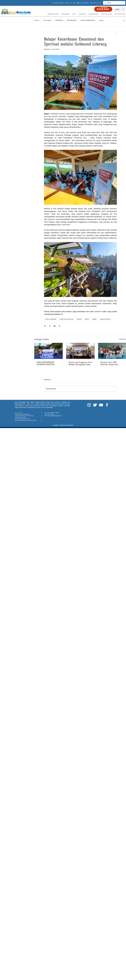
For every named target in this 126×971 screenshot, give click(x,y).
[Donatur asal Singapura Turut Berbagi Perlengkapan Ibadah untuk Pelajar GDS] (80, 351)
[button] (124, 20)
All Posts (36, 20)
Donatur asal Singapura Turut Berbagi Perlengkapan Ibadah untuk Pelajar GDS (80, 363)
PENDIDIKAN (59, 20)
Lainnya (101, 20)
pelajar (94, 319)
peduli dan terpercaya (66, 319)
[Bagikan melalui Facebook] (45, 326)
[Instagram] (89, 405)
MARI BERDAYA (72, 20)
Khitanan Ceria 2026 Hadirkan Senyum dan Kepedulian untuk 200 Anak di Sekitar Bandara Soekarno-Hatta (112, 363)
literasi (87, 319)
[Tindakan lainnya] (115, 33)
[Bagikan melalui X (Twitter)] (50, 326)
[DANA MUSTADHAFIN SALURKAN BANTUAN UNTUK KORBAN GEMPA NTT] (48, 351)
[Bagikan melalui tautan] (59, 326)
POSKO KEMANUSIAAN (88, 20)
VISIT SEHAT (47, 20)
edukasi (79, 319)
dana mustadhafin (51, 319)
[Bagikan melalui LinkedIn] (55, 326)
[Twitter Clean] (95, 405)
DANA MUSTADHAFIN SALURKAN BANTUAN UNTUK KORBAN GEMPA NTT (48, 363)
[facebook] (107, 405)
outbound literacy (105, 319)
